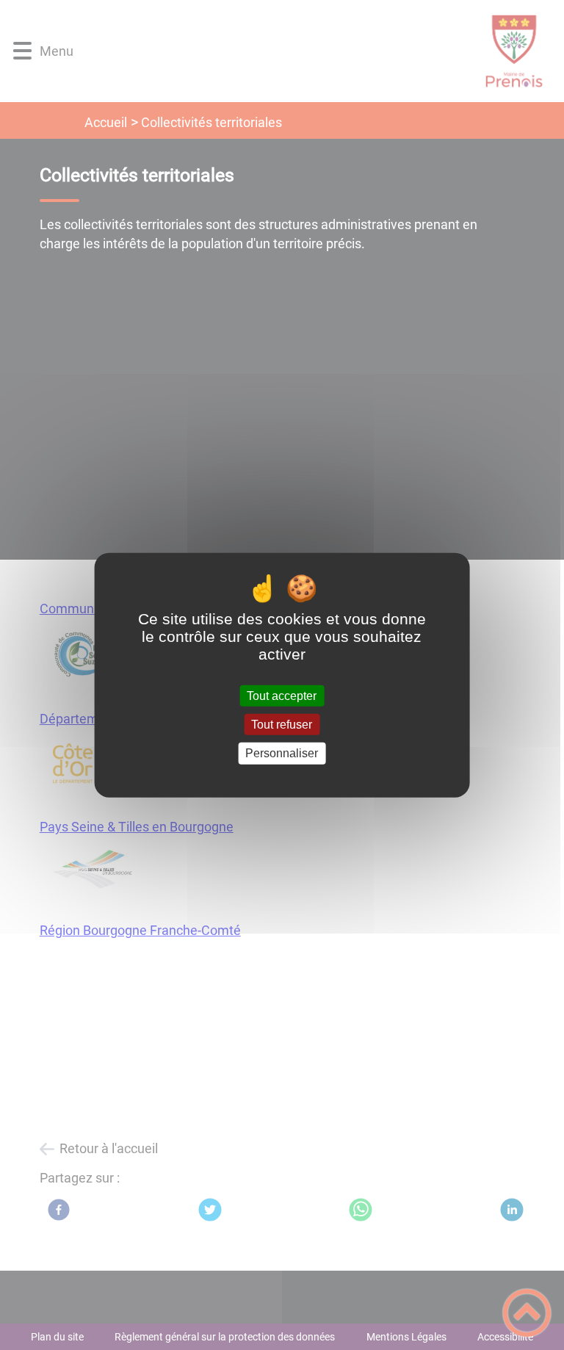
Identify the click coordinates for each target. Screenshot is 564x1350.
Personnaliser (281, 753)
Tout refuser (281, 724)
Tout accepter (282, 696)
